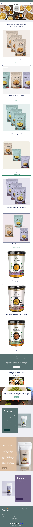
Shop (3, 512)
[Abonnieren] (30, 512)
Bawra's (15, 525)
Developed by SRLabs (18, 525)
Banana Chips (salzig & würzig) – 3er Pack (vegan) (16, 207)
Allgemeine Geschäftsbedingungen (15, 514)
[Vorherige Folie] (13, 21)
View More (4, 468)
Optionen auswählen (16, 174)
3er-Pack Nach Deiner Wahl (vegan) (16, 243)
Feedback (16, 397)
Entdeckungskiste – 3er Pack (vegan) (16, 95)
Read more (16, 367)
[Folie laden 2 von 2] (16, 21)
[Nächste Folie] (18, 21)
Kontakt (3, 516)
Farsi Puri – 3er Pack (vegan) (16, 59)
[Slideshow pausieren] (20, 21)
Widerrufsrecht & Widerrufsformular (15, 519)
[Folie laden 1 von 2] (14, 21)
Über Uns (3, 514)
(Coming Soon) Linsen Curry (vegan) (16, 280)
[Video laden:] (16, 381)
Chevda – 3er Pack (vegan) (16, 133)
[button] (2, 3)
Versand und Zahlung (15, 511)
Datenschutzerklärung (15, 516)
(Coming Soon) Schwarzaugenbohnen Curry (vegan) (16, 314)
